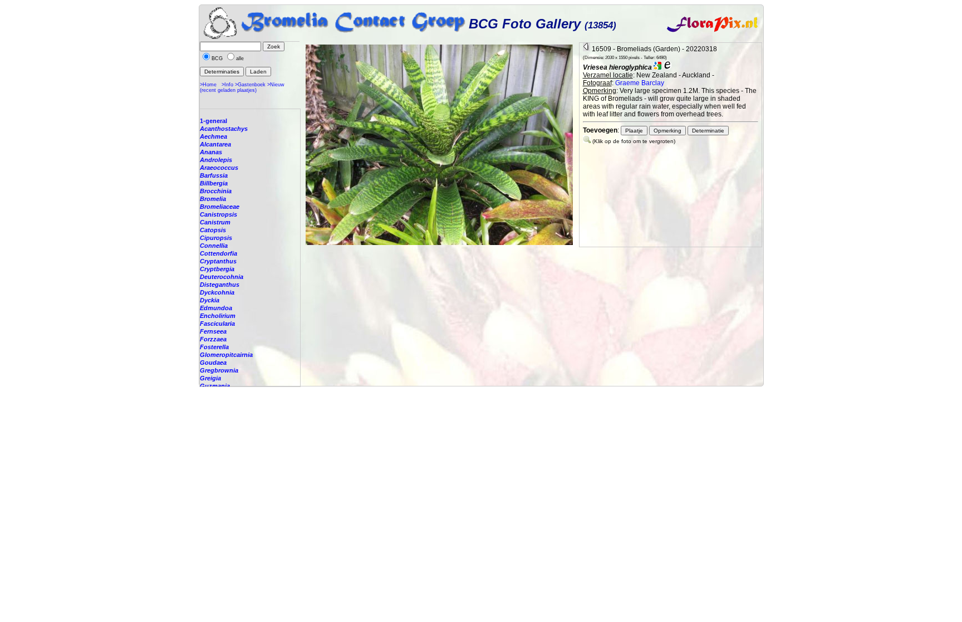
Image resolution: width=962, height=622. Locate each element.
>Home (208, 84)
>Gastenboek (250, 84)
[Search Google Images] (657, 67)
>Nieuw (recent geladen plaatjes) (242, 87)
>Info (227, 84)
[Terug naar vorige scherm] (586, 49)
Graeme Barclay (639, 83)
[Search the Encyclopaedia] (667, 67)
